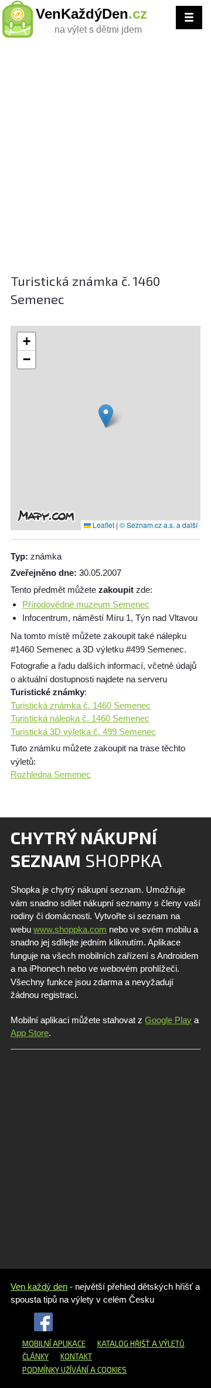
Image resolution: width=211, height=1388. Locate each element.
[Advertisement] (105, 161)
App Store (30, 1033)
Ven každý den (39, 1287)
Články (35, 1356)
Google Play (168, 1020)
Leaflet (102, 525)
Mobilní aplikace (54, 1343)
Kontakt (76, 1356)
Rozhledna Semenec (51, 774)
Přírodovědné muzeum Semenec (85, 604)
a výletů (167, 1343)
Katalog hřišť (123, 1343)
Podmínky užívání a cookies (74, 1370)
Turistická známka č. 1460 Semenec (81, 705)
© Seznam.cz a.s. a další (159, 525)
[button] (105, 416)
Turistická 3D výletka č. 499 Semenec (83, 732)
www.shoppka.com (70, 929)
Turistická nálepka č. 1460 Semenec (80, 718)
